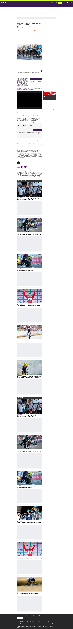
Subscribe (60, 2)
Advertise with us (38, 623)
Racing (24, 5)
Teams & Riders (23, 20)
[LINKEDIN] (23, 167)
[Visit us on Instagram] (54, 2)
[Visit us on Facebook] (51, 2)
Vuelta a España (35, 18)
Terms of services (29, 132)
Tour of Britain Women (43, 18)
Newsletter (40, 30)
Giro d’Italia (26, 75)
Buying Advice (44, 5)
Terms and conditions (20, 621)
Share (19, 30)
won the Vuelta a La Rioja (24, 88)
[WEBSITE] (24, 167)
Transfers (50, 18)
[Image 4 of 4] (41, 52)
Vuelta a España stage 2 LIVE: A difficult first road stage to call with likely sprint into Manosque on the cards (50, 97)
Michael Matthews (34, 20)
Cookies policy (48, 621)
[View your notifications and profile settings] (67, 3)
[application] (29, 100)
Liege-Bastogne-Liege (22, 153)
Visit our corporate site (47, 615)
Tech (39, 5)
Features (49, 5)
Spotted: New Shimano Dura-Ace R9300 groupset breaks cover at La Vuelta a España (50, 114)
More (54, 5)
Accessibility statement (20, 623)
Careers (28, 623)
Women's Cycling (30, 5)
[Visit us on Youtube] (55, 2)
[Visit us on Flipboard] (56, 2)
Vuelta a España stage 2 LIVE (26, 18)
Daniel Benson (22, 26)
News (21, 5)
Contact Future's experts (30, 621)
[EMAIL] (26, 167)
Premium (35, 5)
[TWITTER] (21, 167)
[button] (70, 2)
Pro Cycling (18, 20)
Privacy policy (38, 621)
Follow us (36, 30)
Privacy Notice (21, 133)
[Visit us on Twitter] (52, 2)
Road (18, 163)
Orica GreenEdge (28, 20)
